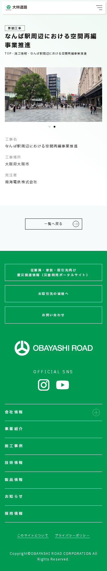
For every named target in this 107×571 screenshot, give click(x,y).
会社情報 (14, 412)
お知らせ (14, 496)
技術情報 (14, 463)
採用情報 (14, 513)
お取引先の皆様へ (53, 293)
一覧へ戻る (53, 224)
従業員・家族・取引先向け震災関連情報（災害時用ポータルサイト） (53, 273)
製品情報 (14, 480)
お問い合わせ (53, 315)
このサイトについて (32, 536)
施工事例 (14, 446)
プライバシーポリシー (72, 536)
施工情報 (21, 53)
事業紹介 (14, 429)
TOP (8, 53)
